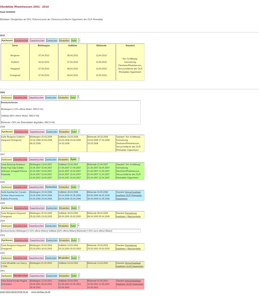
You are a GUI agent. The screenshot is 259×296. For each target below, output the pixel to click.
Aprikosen (7, 97)
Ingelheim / (121, 216)
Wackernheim (134, 216)
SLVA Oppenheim (134, 266)
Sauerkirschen (37, 40)
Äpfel (73, 40)
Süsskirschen (21, 40)
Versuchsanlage (133, 192)
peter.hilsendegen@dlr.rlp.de (14, 292)
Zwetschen (51, 40)
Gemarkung (131, 213)
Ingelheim (121, 195)
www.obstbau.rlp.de (40, 292)
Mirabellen (64, 40)
